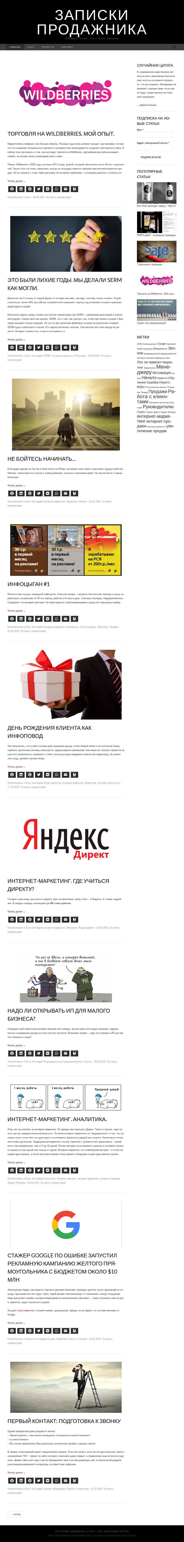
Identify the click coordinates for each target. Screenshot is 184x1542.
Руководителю (158, 394)
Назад (15, 1514)
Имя (140, 117)
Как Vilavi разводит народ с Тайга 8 (156, 193)
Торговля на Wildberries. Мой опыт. (61, 133)
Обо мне (67, 47)
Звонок (47, 1488)
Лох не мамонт (88, 627)
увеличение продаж (155, 416)
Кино (168, 345)
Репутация (80, 355)
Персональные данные (155, 375)
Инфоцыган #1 (29, 584)
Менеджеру (59, 1488)
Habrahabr (61, 1339)
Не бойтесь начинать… (42, 458)
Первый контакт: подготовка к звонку (64, 1421)
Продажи (157, 379)
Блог (31, 47)
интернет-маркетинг (62, 355)
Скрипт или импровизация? (151, 310)
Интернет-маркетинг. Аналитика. (57, 1119)
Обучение (103, 627)
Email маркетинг (52, 783)
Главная (15, 47)
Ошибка (114, 627)
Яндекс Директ (86, 927)
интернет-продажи (110, 1178)
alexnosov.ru (113, 1536)
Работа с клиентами (78, 1488)
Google (51, 1339)
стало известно (25, 1310)
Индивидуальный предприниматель (63, 1061)
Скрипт (141, 399)
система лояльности (108, 783)
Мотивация (162, 360)
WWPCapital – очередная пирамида (156, 222)
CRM (139, 331)
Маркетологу (150, 355)
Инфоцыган (72, 627)
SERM (47, 355)
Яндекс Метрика (16, 1182)
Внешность (160, 336)
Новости (48, 47)
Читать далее (17, 181)
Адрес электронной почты (153, 130)
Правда (144, 380)
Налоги (88, 1061)
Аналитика (49, 1178)
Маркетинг (71, 501)
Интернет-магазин (66, 1178)
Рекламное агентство (159, 390)
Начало (83, 501)
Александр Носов (116, 1531)
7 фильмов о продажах (149, 252)
